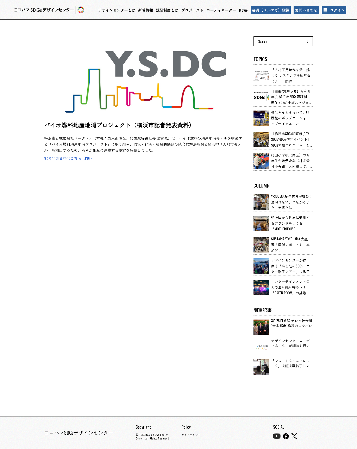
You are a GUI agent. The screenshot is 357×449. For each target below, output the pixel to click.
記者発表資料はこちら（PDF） (69, 158)
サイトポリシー (191, 434)
